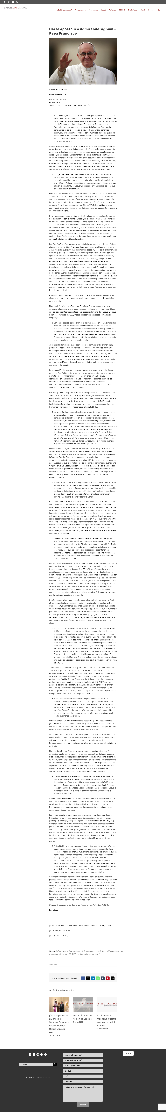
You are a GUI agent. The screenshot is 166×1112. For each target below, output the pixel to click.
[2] (67, 290)
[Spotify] (45, 1054)
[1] (97, 258)
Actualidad (53, 965)
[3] (57, 318)
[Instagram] (41, 1054)
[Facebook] (30, 1054)
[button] (159, 10)
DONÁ (128, 1053)
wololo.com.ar (44, 1077)
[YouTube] (37, 1054)
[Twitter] (34, 1054)
